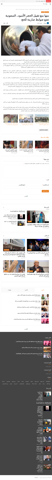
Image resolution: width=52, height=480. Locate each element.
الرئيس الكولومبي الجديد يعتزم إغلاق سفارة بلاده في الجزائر (11, 150)
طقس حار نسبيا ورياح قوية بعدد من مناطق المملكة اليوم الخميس (14, 275)
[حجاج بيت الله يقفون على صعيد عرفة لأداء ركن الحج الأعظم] (26, 118)
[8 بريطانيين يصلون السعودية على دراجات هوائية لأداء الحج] (42, 118)
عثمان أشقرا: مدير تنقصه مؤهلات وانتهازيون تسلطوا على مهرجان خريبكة (38, 225)
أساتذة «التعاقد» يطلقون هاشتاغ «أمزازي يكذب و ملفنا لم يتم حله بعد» (39, 449)
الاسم (47, 179)
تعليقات (9, 290)
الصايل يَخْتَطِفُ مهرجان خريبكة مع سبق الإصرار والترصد (39, 458)
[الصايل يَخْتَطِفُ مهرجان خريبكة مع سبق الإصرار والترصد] (47, 457)
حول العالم (42, 9)
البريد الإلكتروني (45, 184)
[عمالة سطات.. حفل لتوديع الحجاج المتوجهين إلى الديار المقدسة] (11, 118)
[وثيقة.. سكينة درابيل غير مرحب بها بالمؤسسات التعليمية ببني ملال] (45, 302)
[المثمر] (26, 196)
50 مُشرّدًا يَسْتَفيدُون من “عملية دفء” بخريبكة (40, 422)
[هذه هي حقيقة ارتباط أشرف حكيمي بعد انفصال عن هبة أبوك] (45, 309)
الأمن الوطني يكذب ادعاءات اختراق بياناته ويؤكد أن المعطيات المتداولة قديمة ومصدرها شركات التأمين (26, 1)
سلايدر (43, 12)
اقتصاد (31, 381)
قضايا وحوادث (21, 383)
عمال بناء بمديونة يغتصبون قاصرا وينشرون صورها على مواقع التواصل (29, 353)
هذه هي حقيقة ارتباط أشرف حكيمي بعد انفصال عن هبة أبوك (28, 307)
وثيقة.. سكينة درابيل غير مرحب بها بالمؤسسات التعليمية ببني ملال (27, 301)
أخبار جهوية (42, 381)
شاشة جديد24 (34, 383)
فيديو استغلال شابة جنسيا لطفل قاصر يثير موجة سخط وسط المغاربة (27, 319)
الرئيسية (46, 9)
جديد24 (3, 381)
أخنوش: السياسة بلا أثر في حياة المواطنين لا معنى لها (38, 253)
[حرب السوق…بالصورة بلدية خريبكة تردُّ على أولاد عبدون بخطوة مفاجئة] (47, 466)
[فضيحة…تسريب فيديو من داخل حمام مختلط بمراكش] (47, 349)
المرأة (19, 381)
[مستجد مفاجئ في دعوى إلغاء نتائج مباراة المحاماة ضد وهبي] (45, 315)
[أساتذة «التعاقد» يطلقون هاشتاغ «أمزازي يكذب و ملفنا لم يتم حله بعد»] (47, 448)
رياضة (44, 383)
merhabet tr (48, 381)
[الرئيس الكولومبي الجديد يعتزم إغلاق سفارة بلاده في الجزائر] (10, 145)
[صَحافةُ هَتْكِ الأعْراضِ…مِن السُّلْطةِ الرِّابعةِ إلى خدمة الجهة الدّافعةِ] (47, 429)
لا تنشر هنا (16, 383)
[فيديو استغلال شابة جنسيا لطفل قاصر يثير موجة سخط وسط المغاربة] (45, 321)
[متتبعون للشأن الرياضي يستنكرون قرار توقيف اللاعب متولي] (45, 296)
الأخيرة (26, 290)
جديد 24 (45, 23)
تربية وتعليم (14, 381)
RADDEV (36, 477)
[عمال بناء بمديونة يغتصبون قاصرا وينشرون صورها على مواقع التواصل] (47, 355)
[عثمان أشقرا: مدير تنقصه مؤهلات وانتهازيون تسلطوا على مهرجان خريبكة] (47, 394)
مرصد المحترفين (5, 383)
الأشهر (42, 290)
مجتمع (11, 383)
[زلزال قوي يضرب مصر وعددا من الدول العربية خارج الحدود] (42, 144)
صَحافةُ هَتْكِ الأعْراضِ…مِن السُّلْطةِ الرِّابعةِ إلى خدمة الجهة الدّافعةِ (39, 430)
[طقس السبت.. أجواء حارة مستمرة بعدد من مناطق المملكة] (26, 145)
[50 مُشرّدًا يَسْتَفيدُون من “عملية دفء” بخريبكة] (21, 223)
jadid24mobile (43, 130)
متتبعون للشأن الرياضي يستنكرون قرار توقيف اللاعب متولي (28, 295)
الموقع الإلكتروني (22, 184)
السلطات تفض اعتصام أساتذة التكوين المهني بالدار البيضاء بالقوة (40, 440)
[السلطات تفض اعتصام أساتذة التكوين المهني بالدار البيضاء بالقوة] (47, 439)
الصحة (22, 381)
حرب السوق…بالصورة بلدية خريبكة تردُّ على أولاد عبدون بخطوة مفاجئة (39, 467)
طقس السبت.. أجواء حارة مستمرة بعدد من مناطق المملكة (26, 150)
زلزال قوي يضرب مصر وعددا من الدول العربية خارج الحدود (42, 150)
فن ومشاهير (28, 383)
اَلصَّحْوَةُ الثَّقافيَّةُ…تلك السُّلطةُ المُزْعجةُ (17, 211)
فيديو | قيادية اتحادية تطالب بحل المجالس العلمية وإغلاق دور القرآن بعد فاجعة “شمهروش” (10, 216)
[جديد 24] (45, 3)
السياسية (27, 381)
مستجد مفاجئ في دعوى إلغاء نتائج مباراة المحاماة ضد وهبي (28, 313)
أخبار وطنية (36, 381)
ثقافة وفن (8, 381)
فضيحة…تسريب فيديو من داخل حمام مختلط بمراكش (32, 347)
